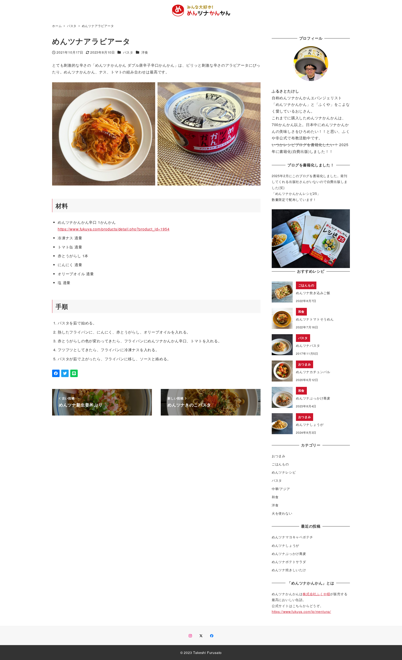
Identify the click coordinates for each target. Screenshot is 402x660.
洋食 (144, 52)
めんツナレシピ (284, 472)
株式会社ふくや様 (316, 593)
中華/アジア (281, 488)
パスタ (128, 52)
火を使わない (282, 513)
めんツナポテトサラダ (289, 561)
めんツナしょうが (285, 545)
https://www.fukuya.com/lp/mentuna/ (301, 611)
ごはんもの (280, 464)
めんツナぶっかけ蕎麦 (289, 553)
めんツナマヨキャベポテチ (292, 537)
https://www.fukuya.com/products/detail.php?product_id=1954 (113, 229)
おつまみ (278, 456)
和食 (275, 497)
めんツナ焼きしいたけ (289, 569)
